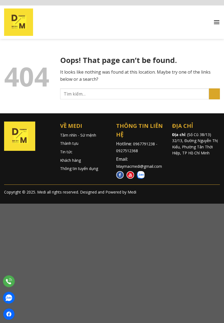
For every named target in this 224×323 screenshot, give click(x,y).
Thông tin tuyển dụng (79, 168)
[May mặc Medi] (22, 22)
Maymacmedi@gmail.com (139, 166)
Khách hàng (70, 160)
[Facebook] (9, 314)
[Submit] (214, 93)
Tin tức (66, 151)
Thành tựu (69, 143)
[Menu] (216, 22)
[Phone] (9, 281)
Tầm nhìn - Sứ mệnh (78, 135)
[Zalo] (9, 298)
